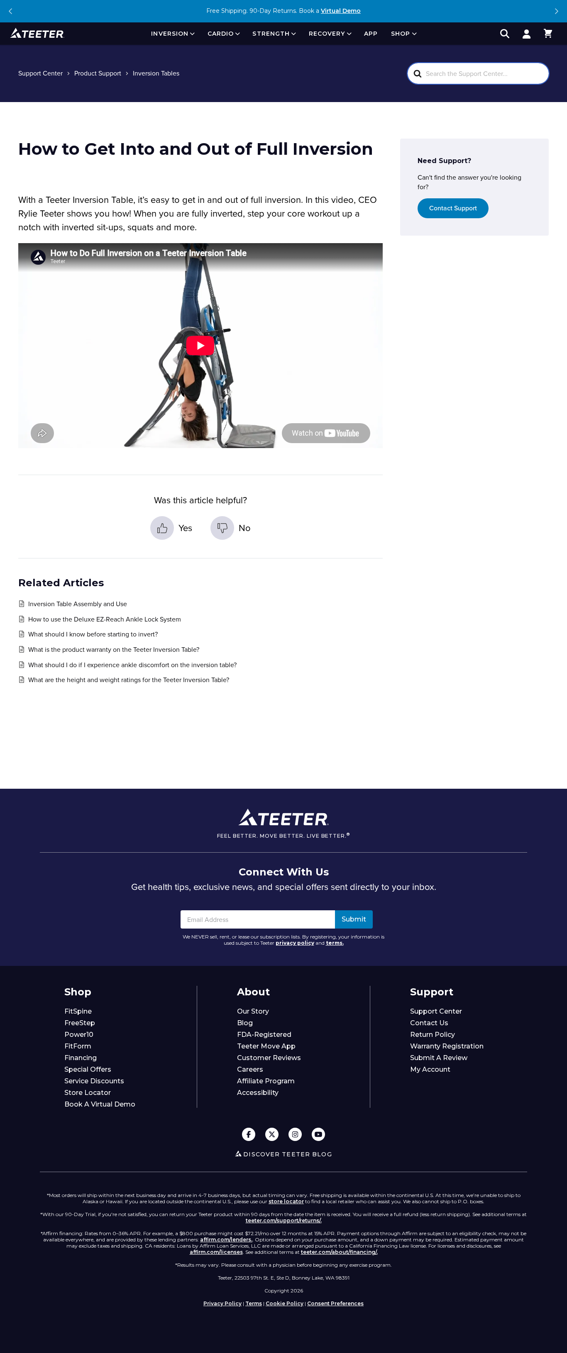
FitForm (77, 1046)
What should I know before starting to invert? (93, 634)
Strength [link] (271, 33)
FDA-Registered (264, 1035)
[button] (548, 33)
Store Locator (87, 1093)
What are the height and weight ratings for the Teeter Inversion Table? (128, 680)
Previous (11, 11)
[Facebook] (248, 1135)
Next (556, 11)
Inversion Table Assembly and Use (77, 604)
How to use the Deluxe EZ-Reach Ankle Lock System (104, 619)
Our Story (253, 1011)
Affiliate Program (266, 1081)
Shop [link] (400, 33)
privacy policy (295, 943)
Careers (250, 1069)
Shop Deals (332, 11)
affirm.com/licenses (216, 1252)
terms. (335, 943)
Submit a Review (438, 1058)
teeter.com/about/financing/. (339, 1252)
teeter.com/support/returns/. (284, 1220)
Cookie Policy (284, 1303)
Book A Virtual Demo (99, 1104)
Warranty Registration (447, 1046)
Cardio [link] (221, 33)
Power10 (78, 1035)
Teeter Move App (266, 1046)
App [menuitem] (371, 33)
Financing (80, 1058)
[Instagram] (295, 1135)
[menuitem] (172, 33)
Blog (245, 1023)
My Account (430, 1069)
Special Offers (87, 1069)
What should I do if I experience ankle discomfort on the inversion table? (132, 665)
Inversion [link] (169, 33)
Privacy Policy (222, 1303)
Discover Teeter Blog (287, 1154)
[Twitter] (272, 1135)
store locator (286, 1201)
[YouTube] (318, 1135)
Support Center (436, 1011)
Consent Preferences (335, 1303)
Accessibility (258, 1093)
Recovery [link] (327, 33)
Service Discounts (94, 1081)
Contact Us (429, 1023)
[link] (526, 33)
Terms (253, 1303)
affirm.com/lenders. (226, 1239)
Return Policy (432, 1035)
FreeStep (79, 1023)
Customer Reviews (269, 1058)
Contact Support (453, 208)
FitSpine (78, 1011)
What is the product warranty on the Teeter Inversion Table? (113, 649)
